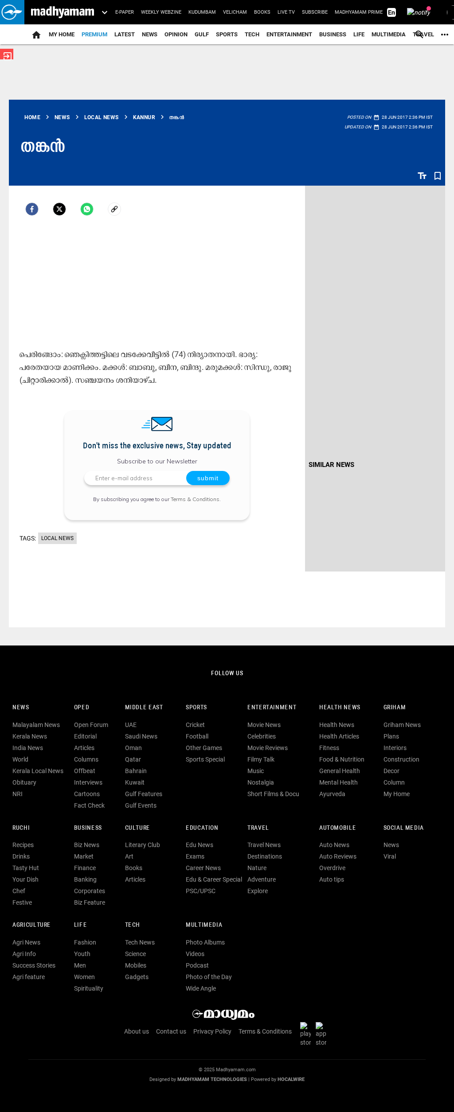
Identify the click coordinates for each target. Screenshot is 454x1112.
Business (332, 34)
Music (255, 770)
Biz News (86, 844)
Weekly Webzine (161, 12)
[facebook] (32, 209)
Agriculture (31, 925)
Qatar (133, 759)
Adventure (261, 879)
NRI (17, 793)
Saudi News (141, 736)
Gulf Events (141, 805)
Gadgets (137, 976)
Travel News (264, 844)
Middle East (144, 707)
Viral (390, 856)
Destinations (264, 856)
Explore (257, 890)
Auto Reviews (337, 856)
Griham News (402, 724)
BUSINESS (88, 828)
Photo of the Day (209, 976)
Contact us (171, 1031)
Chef (18, 890)
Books (262, 12)
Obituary (24, 782)
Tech (132, 925)
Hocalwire (291, 1079)
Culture (137, 828)
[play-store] (307, 1033)
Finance (85, 867)
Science (135, 953)
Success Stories (33, 965)
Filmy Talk (260, 759)
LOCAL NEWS (57, 538)
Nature (256, 867)
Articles (84, 747)
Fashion (85, 942)
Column (394, 782)
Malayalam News (36, 724)
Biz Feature (89, 902)
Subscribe (315, 12)
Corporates (89, 890)
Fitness (329, 747)
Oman (133, 747)
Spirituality (88, 988)
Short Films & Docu (273, 793)
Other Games (204, 747)
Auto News (334, 844)
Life (358, 34)
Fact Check (89, 805)
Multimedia (389, 34)
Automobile (337, 828)
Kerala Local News (37, 770)
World (20, 759)
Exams (195, 856)
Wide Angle (201, 988)
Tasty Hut (25, 867)
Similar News (331, 465)
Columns (86, 759)
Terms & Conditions (195, 499)
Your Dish (25, 879)
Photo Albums (205, 942)
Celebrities (261, 736)
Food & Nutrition (341, 759)
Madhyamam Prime (359, 12)
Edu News (199, 844)
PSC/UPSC (200, 890)
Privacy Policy (212, 1031)
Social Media (404, 828)
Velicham (235, 12)
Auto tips (331, 879)
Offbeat (84, 770)
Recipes (23, 844)
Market (84, 856)
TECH (252, 34)
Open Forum (91, 724)
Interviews (88, 782)
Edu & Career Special (214, 879)
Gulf (202, 34)
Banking (85, 879)
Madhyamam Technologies (212, 1079)
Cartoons (87, 793)
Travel (258, 828)
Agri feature (28, 976)
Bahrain (136, 770)
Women (84, 976)
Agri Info (24, 953)
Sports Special (205, 759)
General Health (339, 770)
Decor (391, 770)
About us (136, 1031)
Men (80, 965)
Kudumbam (202, 12)
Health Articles (339, 736)
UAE (131, 724)
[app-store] (323, 1033)
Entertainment (289, 34)
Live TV (286, 12)
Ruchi (21, 828)
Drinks (21, 856)
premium (94, 34)
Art (129, 856)
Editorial (85, 736)
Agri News (26, 942)
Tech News (140, 942)
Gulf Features (143, 793)
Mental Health (338, 782)
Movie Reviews (267, 747)
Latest (124, 34)
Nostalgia (260, 782)
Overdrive (332, 867)
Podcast (197, 965)
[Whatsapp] (87, 209)
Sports (227, 34)
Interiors (395, 747)
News (149, 34)
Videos (195, 953)
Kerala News (29, 736)
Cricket (195, 724)
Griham (395, 707)
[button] (12, 12)
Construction (401, 759)
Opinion (176, 34)
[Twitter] (59, 209)
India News (27, 747)
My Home (61, 34)
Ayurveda (332, 793)
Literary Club (142, 844)
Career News (203, 867)
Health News (339, 707)
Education (202, 828)
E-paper (124, 12)
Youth (82, 953)
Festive (22, 902)
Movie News (264, 724)
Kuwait (135, 782)
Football (197, 736)
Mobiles (135, 965)
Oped (81, 707)
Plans (391, 736)
